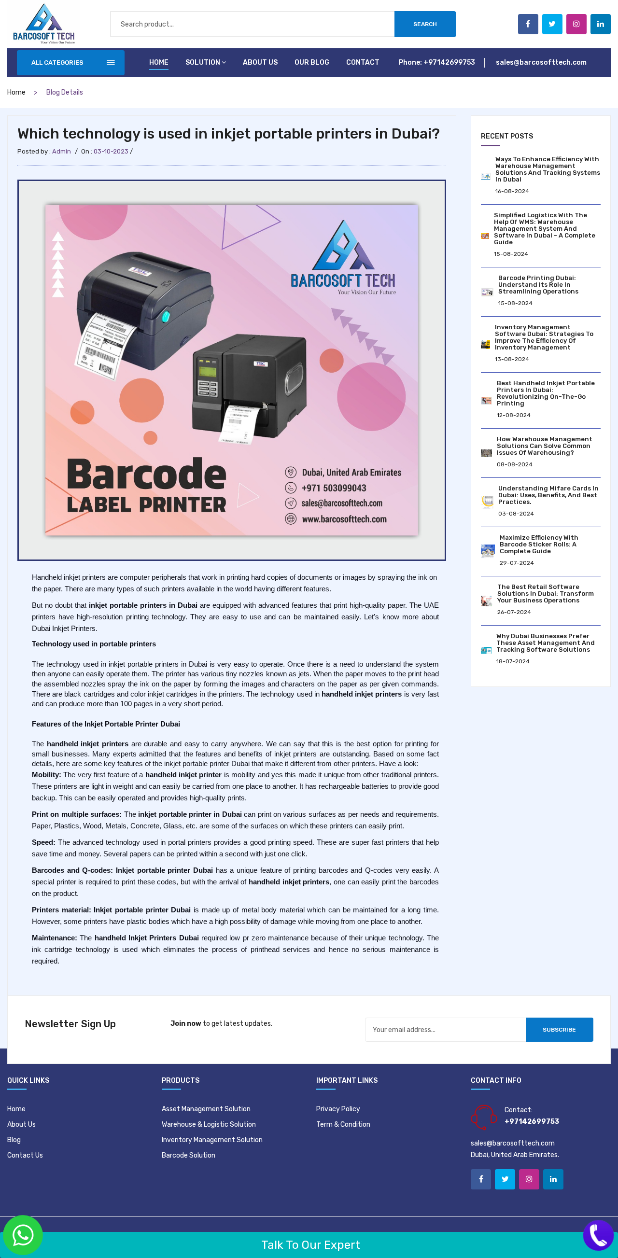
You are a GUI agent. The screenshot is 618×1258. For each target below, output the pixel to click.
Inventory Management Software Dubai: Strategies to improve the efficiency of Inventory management (544, 337)
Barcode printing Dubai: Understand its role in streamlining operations (538, 284)
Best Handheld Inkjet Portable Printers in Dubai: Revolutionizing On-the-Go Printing (546, 393)
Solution (202, 62)
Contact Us (25, 1155)
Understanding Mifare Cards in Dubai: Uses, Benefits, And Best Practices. (548, 495)
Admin (61, 151)
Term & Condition (343, 1124)
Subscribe (559, 1029)
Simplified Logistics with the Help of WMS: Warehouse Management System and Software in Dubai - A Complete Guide (544, 228)
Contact (362, 62)
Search (425, 24)
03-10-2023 (111, 151)
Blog (14, 1140)
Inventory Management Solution (212, 1140)
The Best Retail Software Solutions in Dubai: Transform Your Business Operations (545, 593)
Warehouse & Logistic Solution (209, 1124)
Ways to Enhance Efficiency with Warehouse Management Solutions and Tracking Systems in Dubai (547, 169)
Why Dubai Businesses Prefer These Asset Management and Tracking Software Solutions (545, 642)
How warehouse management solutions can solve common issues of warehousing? (544, 445)
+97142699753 (449, 62)
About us (260, 62)
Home (159, 62)
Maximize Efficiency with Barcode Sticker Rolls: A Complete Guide (539, 544)
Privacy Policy (338, 1109)
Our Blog (312, 62)
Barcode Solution (188, 1155)
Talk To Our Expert (309, 1245)
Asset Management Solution (206, 1109)
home (16, 92)
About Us (21, 1124)
